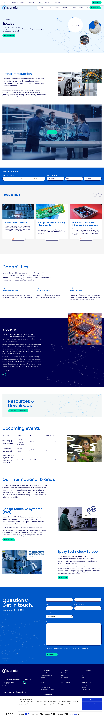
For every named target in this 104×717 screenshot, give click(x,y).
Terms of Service (86, 648)
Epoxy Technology (45, 687)
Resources (47, 2)
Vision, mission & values (67, 680)
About (39, 2)
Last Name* (77, 596)
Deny (92, 708)
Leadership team (65, 673)
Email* (47, 604)
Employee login (86, 689)
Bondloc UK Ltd (44, 677)
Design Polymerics (45, 680)
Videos (84, 687)
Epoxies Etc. (43, 685)
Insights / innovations (87, 673)
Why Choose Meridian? (67, 682)
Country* (48, 613)
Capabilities (31, 2)
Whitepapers (85, 685)
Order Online (57, 2)
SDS (83, 675)
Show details (73, 714)
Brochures (84, 680)
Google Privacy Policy (73, 648)
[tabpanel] (18, 221)
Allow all (92, 699)
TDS (83, 677)
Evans (42, 692)
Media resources (86, 682)
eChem (42, 682)
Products (22, 2)
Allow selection (92, 703)
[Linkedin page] (4, 376)
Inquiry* (48, 621)
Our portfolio (64, 677)
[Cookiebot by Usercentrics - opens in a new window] (9, 714)
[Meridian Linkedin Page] (24, 684)
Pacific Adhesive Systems (47, 694)
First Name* (49, 596)
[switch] (41, 714)
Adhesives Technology (46, 673)
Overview (13, 2)
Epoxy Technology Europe (47, 689)
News (62, 675)
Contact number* (79, 604)
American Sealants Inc (46, 675)
